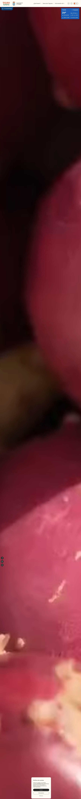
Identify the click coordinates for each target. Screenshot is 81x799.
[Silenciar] (78, 796)
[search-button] (71, 3)
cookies (38, 782)
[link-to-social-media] (2, 558)
